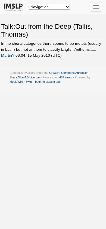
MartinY (7, 55)
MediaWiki (16, 81)
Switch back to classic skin (43, 81)
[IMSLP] (14, 7)
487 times (65, 77)
